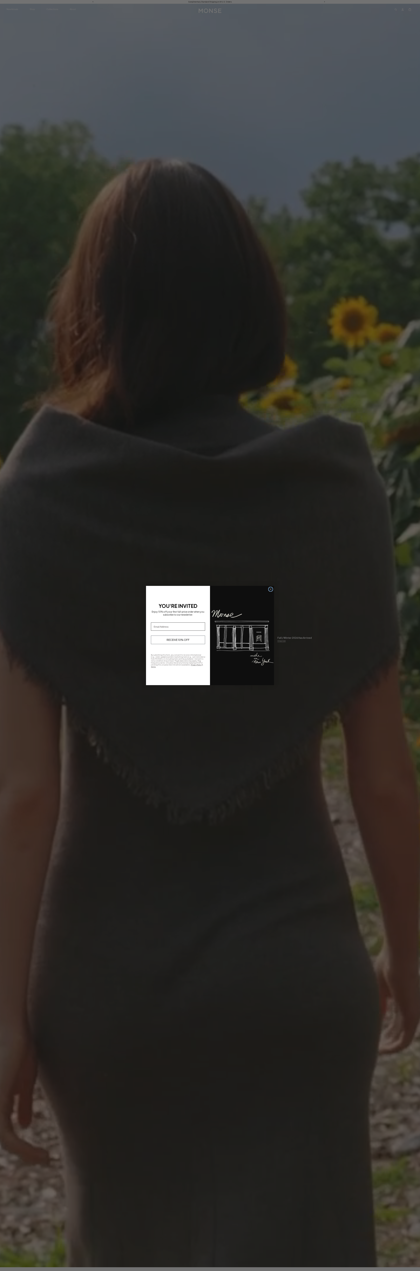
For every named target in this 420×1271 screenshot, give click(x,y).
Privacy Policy (196, 665)
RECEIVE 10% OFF (178, 639)
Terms (153, 667)
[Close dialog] (271, 589)
